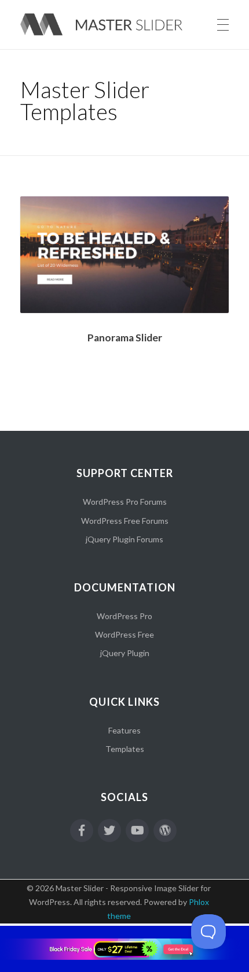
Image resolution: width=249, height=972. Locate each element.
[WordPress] (165, 830)
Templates (124, 749)
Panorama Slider (124, 338)
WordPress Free (124, 634)
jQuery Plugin (124, 653)
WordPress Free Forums (125, 521)
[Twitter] (109, 830)
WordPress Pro (124, 616)
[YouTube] (137, 830)
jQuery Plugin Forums (124, 539)
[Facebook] (81, 830)
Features (124, 730)
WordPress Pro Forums (125, 502)
